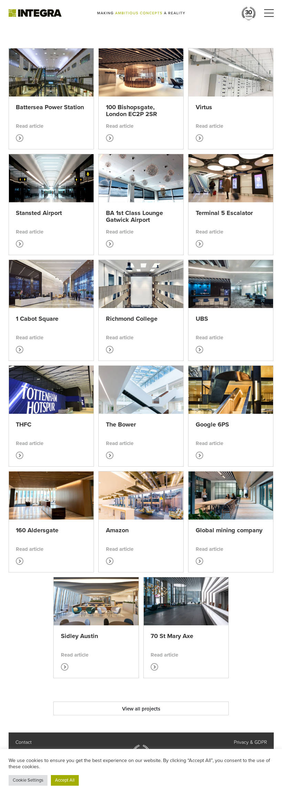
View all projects (141, 709)
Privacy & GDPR (250, 742)
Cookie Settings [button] (28, 780)
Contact (23, 742)
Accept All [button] (65, 780)
